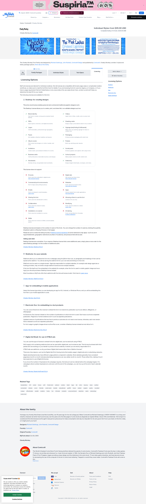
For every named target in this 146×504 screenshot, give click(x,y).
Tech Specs (80, 73)
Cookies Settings (17, 499)
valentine (81, 391)
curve (35, 388)
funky (48, 391)
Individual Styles (58, 73)
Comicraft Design (77, 63)
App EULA (31, 298)
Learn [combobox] (113, 13)
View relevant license (33, 178)
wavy (91, 385)
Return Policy (92, 484)
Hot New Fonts (69, 17)
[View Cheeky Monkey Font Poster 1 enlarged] (37, 46)
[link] (19, 13)
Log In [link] (141, 13)
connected (23, 388)
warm (87, 391)
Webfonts (110, 87)
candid (36, 391)
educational (62, 388)
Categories (45, 17)
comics (63, 385)
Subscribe (41, 478)
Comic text (50, 385)
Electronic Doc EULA (35, 330)
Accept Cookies (17, 495)
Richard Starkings (56, 63)
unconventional (72, 391)
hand (68, 385)
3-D (30, 385)
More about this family (42, 65)
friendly (41, 388)
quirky (91, 388)
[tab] (22, 73)
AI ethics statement (70, 214)
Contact (110, 479)
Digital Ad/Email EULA (35, 371)
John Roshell (67, 63)
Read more (36, 461)
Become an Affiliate (75, 479)
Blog (98, 17)
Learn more (31, 193)
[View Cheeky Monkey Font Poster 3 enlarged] (108, 46)
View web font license (71, 186)
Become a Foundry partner (77, 476)
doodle (55, 388)
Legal (90, 487)
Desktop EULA (33, 247)
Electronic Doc (112, 93)
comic (34, 385)
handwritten (24, 385)
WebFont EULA (33, 279)
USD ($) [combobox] (122, 13)
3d (76, 385)
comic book (48, 388)
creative (42, 391)
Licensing (97, 71)
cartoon (57, 385)
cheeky (30, 388)
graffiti (69, 388)
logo (72, 385)
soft (44, 385)
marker (79, 388)
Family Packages (36, 72)
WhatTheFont (109, 17)
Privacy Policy (92, 481)
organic (85, 388)
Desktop (110, 85)
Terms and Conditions (95, 476)
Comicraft (28, 23)
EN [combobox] (130, 13)
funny (39, 385)
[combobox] (38, 12)
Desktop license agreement (59, 233)
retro (80, 385)
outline (96, 385)
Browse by (33, 17)
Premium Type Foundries (85, 17)
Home (22, 23)
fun (52, 391)
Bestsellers (57, 17)
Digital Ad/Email (112, 95)
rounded (97, 388)
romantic (64, 391)
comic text (23, 394)
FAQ (109, 476)
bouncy (86, 385)
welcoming (93, 391)
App (109, 90)
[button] (144, 5)
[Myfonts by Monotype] (8, 15)
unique (22, 391)
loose (74, 388)
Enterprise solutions (136, 17)
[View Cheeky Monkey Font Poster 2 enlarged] (73, 46)
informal (57, 391)
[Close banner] (81, 13)
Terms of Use (92, 479)
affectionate (29, 391)
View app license (69, 193)
